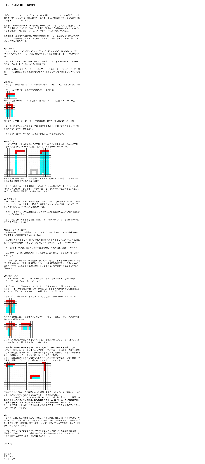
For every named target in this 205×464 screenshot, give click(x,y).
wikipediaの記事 (40, 36)
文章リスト (8, 456)
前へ (6, 454)
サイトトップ (9, 459)
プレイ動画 (57, 36)
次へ (11, 454)
